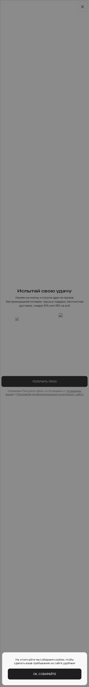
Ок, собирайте (44, 674)
